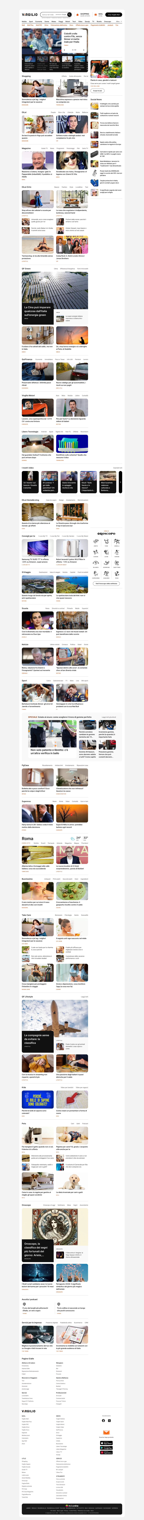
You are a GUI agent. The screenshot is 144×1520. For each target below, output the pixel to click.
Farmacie (51, 843)
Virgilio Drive (25, 1427)
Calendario (25, 1438)
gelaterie (59, 1366)
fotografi (58, 1404)
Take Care (26, 915)
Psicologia (68, 915)
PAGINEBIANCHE (70, 1508)
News (52, 148)
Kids (24, 1087)
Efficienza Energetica (67, 269)
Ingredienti (84, 879)
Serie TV (85, 148)
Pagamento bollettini (98, 25)
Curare (58, 989)
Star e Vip (61, 112)
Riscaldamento (47, 765)
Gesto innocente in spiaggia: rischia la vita (69, 485)
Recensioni (84, 432)
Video (80, 21)
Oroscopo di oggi (49, 1205)
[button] (83, 50)
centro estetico (60, 1383)
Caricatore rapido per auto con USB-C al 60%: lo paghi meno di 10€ (111, 154)
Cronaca (65, 644)
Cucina (58, 907)
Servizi (24, 1393)
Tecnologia (60, 104)
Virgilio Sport (60, 1421)
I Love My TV (42, 536)
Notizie (24, 21)
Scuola (25, 608)
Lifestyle (70, 112)
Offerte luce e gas (82, 25)
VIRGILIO (34, 1508)
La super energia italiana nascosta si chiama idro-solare (74, 318)
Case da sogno (51, 500)
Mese (69, 1205)
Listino (77, 395)
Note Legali (60, 1510)
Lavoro (85, 359)
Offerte (64, 76)
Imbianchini (59, 765)
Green (26, 318)
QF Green (26, 269)
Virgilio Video (60, 1427)
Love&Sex (79, 187)
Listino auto (25, 1475)
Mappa (76, 843)
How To (68, 432)
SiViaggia (26, 572)
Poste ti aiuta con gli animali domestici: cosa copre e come (75, 1046)
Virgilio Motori (28, 395)
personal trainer (61, 1401)
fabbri (24, 1374)
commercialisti (60, 1398)
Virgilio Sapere (26, 1464)
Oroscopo (107, 21)
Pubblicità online (66, 1322)
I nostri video (28, 468)
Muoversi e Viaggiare (29, 1378)
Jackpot (110, 25)
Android (44, 432)
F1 (66, 681)
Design (61, 500)
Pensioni (78, 359)
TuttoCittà (25, 1497)
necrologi (25, 1404)
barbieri (58, 1386)
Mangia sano (26, 989)
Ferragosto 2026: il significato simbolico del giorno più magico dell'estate (69, 1286)
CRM (86, 1322)
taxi (23, 1380)
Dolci (76, 879)
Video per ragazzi (82, 1087)
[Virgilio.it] (30, 14)
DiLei (24, 112)
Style (71, 187)
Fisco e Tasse (59, 359)
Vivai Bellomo (95, 86)
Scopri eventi (60, 1482)
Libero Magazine (61, 1449)
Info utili (59, 388)
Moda (78, 112)
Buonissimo (27, 879)
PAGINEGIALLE (42, 1508)
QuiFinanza (27, 359)
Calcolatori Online (61, 1495)
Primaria (70, 608)
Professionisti (61, 1393)
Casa (23, 528)
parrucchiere (60, 1380)
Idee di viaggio (55, 572)
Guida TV (44, 148)
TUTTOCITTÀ (80, 1508)
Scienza (24, 460)
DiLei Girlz (26, 187)
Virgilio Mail (25, 1419)
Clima (56, 269)
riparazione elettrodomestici (30, 1371)
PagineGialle (25, 1483)
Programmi (60, 148)
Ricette (99, 21)
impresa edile (26, 1368)
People (53, 112)
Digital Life (59, 432)
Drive (46, 25)
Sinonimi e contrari (58, 608)
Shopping (24, 1461)
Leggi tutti (84, 997)
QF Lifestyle (27, 997)
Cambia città (26, 843)
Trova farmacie (60, 1484)
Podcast (85, 1123)
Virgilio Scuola (26, 1467)
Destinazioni (43, 572)
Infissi (24, 793)
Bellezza (85, 112)
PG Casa (24, 1489)
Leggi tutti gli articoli (109, 717)
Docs (71, 25)
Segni (75, 1205)
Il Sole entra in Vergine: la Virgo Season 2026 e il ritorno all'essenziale (74, 1255)
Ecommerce (78, 1322)
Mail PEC (39, 25)
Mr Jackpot (59, 1469)
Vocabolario (59, 1490)
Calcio (48, 681)
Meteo (54, 21)
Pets (24, 1123)
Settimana (61, 1205)
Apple (51, 432)
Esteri (79, 644)
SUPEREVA (115, 1508)
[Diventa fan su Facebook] (103, 1420)
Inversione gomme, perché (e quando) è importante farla (107, 734)
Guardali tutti (117, 468)
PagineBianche (26, 1494)
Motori (67, 21)
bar (57, 1368)
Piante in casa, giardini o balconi (103, 80)
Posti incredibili (83, 572)
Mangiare (59, 1363)
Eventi (43, 843)
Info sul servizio (46, 18)
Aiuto (23, 1443)
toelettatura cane (27, 1398)
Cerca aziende (60, 1479)
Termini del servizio (57, 18)
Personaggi (70, 148)
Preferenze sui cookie (84, 1510)
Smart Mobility (26, 1478)
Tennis (24, 709)
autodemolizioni (26, 1383)
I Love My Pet (54, 536)
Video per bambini (67, 1087)
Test (86, 187)
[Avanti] (120, 482)
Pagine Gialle (28, 1359)
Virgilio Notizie (60, 1419)
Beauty (56, 187)
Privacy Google (67, 18)
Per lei (86, 76)
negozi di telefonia (27, 1401)
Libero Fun (59, 1472)
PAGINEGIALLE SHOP (53, 1508)
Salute (76, 915)
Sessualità (84, 915)
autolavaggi (25, 1389)
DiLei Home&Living (30, 500)
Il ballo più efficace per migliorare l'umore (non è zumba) (74, 949)
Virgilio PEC (25, 1424)
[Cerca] (69, 15)
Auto (57, 395)
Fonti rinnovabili (82, 269)
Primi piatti (56, 879)
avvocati (58, 1395)
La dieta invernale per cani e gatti (69, 1192)
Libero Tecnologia (30, 432)
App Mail (24, 1441)
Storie (86, 644)
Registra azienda (27, 1486)
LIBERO (28, 1508)
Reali (65, 45)
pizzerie (58, 1374)
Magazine (26, 148)
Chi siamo (53, 1510)
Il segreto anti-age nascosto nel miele (71, 938)
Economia (38, 21)
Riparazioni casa (82, 765)
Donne (47, 21)
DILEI (86, 1508)
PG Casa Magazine (27, 1491)
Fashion (64, 187)
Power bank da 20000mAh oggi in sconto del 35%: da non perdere (111, 173)
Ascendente (84, 1205)
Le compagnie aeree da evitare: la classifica (36, 1039)
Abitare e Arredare (28, 1363)
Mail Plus (30, 25)
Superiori (85, 608)
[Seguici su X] (109, 1420)
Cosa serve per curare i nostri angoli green (105, 83)
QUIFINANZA (99, 1508)
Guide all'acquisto (75, 76)
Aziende (59, 843)
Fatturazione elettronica (59, 25)
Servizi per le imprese (32, 1322)
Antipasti (47, 879)
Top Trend (25, 1351)
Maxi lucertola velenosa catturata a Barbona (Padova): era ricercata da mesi (106, 490)
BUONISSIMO (107, 1508)
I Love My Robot (82, 536)
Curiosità (85, 395)
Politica (72, 644)
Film (78, 148)
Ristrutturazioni (83, 500)
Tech (74, 21)
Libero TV (59, 1452)
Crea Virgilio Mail (114, 15)
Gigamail (24, 1432)
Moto (63, 395)
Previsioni (84, 843)
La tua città (59, 1487)
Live (77, 681)
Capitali (72, 572)
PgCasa (25, 765)
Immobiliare (49, 359)
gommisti (24, 1386)
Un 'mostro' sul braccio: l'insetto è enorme (30, 485)
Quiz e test (84, 801)
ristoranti (59, 1371)
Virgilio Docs (25, 1430)
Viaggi (61, 21)
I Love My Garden (68, 536)
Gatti (78, 1123)
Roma (27, 838)
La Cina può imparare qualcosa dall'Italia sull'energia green (37, 311)
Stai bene (25, 943)
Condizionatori (61, 793)
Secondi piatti (67, 879)
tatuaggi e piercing (62, 1389)
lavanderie (25, 1395)
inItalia (58, 1441)
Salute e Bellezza (62, 1378)
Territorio (25, 871)
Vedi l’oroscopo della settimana (106, 583)
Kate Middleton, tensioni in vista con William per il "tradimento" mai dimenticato (110, 163)
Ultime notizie (54, 644)
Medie (77, 608)
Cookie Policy (73, 1510)
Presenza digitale (52, 1322)
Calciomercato (58, 681)
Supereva (26, 801)
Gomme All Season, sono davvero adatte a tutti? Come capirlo (87, 754)
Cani (72, 1123)
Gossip (87, 21)
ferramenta (25, 1366)
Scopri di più (97, 91)
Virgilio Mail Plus (27, 1421)
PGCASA (62, 1508)
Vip (57, 140)
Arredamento (70, 500)
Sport (31, 21)
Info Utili (70, 359)
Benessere (25, 104)
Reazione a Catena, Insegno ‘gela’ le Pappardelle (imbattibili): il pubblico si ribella (37, 174)
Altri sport (84, 681)
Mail (23, 25)
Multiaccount (26, 1435)
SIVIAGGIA (91, 1508)
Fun (117, 25)
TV (93, 21)
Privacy (66, 1510)
